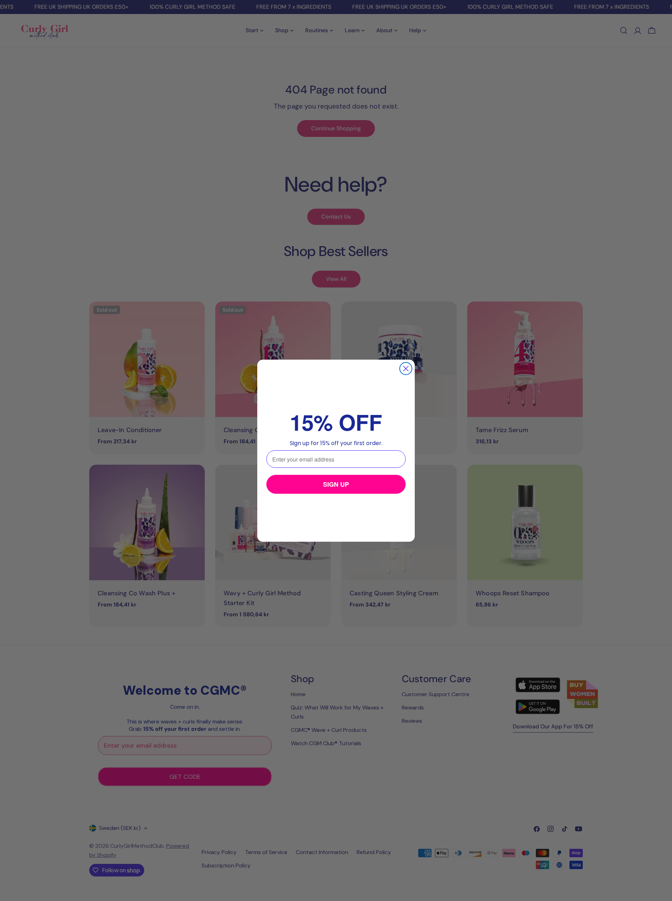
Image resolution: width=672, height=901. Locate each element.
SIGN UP (336, 484)
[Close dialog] (406, 368)
